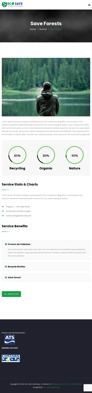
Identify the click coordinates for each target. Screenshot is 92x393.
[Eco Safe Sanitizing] (12, 5)
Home (33, 29)
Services (43, 29)
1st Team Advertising (51, 387)
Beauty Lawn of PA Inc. (61, 384)
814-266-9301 (76, 384)
